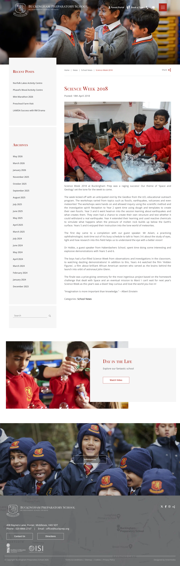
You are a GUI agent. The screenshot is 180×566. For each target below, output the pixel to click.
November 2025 (21, 177)
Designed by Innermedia (165, 559)
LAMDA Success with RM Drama (29, 110)
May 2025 (18, 218)
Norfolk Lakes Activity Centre (27, 83)
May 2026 (18, 156)
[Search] (50, 316)
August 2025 (19, 197)
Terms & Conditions (74, 559)
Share (164, 70)
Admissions (90, 459)
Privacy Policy (109, 559)
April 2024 (18, 259)
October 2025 (19, 183)
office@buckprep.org (57, 528)
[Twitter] (162, 506)
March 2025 (19, 231)
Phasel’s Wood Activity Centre (28, 89)
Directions (50, 536)
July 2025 (17, 204)
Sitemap (88, 559)
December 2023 (21, 286)
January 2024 (19, 279)
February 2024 (20, 272)
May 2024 (18, 252)
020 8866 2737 (23, 528)
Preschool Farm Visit (23, 103)
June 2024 (18, 245)
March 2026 (19, 163)
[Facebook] (165, 506)
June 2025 (18, 211)
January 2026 (19, 170)
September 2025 (21, 190)
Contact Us (19, 536)
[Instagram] (169, 506)
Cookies (97, 559)
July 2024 (17, 238)
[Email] (153, 7)
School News (84, 298)
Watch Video (116, 380)
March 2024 (19, 266)
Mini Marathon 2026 (23, 96)
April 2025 (18, 224)
